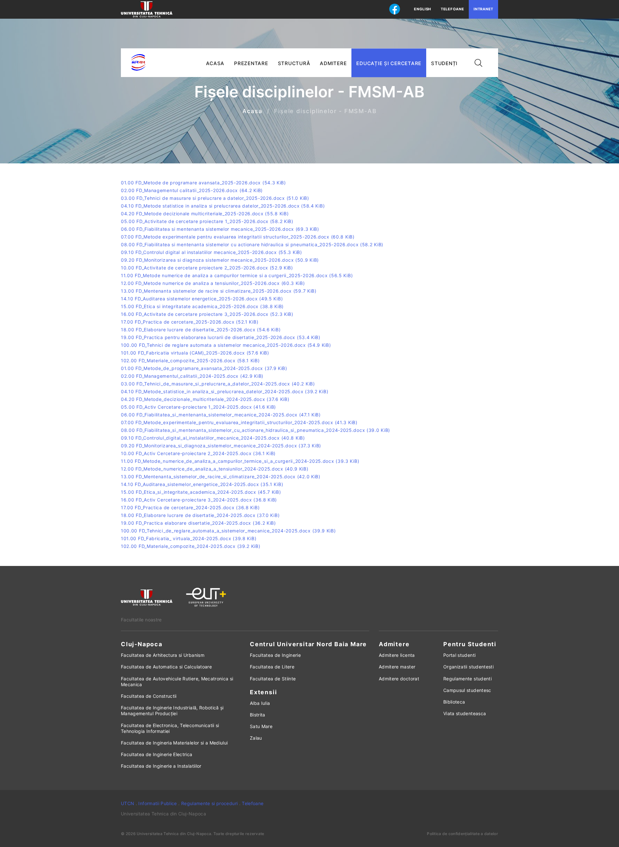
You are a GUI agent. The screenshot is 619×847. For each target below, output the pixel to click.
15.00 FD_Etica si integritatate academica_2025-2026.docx (202, 306)
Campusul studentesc (467, 690)
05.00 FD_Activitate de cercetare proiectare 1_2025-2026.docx (207, 221)
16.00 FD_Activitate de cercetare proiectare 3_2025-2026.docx (207, 314)
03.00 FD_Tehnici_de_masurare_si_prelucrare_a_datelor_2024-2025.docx (218, 383)
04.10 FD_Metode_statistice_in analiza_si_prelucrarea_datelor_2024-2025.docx (224, 391)
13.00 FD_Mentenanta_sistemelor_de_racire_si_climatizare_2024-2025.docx (220, 476)
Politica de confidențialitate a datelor (462, 833)
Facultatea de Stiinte (273, 678)
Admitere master (397, 666)
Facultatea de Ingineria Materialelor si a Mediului (174, 742)
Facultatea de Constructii (149, 696)
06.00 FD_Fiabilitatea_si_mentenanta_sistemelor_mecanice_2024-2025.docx (221, 414)
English (422, 9)
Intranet (483, 9)
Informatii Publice (157, 803)
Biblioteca (454, 702)
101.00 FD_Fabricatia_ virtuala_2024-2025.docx (188, 538)
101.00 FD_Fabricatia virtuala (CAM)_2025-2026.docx (195, 352)
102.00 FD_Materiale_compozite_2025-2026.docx (190, 360)
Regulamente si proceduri (209, 803)
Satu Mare (261, 726)
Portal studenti (459, 655)
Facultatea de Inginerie (275, 655)
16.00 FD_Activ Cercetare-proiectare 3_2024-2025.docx (199, 499)
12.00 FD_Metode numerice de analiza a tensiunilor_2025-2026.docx (213, 283)
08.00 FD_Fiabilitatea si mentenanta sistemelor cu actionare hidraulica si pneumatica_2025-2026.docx (252, 244)
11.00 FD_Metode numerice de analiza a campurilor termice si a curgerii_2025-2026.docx (237, 275)
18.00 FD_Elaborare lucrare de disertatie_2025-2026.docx (200, 329)
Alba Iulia (260, 703)
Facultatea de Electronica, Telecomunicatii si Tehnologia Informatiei (170, 728)
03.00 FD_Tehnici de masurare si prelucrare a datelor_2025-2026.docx (215, 198)
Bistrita (257, 714)
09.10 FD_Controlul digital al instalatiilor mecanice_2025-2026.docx (211, 252)
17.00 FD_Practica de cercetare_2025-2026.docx (189, 322)
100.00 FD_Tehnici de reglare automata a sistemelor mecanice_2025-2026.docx (226, 345)
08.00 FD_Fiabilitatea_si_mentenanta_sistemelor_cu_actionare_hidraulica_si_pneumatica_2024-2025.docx (255, 430)
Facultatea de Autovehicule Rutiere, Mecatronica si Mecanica (177, 681)
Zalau (256, 738)
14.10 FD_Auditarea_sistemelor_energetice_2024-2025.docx (202, 484)
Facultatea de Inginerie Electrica (156, 754)
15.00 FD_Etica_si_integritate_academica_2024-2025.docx (201, 492)
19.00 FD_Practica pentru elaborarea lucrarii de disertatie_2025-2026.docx (220, 337)
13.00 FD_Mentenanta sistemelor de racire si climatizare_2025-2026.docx (219, 291)
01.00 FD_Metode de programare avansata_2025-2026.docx (203, 182)
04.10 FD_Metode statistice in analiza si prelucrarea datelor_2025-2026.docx (223, 206)
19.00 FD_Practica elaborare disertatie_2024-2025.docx (198, 523)
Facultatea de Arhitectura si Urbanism (162, 655)
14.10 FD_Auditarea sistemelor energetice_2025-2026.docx (202, 298)
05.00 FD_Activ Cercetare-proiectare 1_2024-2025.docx (198, 407)
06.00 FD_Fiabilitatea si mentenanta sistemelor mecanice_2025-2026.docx (220, 229)
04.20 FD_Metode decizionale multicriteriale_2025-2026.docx (205, 213)
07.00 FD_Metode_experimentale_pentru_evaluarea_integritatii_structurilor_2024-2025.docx (239, 422)
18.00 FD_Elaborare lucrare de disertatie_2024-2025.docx (200, 515)
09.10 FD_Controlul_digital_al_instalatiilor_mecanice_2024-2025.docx (213, 438)
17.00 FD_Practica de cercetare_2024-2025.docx (190, 507)
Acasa (252, 111)
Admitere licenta (397, 655)
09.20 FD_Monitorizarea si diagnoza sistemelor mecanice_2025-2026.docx (220, 260)
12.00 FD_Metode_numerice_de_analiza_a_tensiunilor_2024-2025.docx (215, 469)
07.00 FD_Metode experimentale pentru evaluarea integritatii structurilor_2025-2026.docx (238, 236)
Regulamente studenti (467, 678)
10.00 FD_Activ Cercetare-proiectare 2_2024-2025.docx (198, 453)
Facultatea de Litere (272, 666)
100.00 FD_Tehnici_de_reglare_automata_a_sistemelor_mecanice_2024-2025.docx (228, 530)
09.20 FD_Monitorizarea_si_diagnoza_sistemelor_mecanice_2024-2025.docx (221, 445)
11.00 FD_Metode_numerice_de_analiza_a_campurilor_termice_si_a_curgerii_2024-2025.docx (240, 461)
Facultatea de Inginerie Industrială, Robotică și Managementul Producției (172, 710)
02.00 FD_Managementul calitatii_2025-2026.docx (192, 190)
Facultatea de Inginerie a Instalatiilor (161, 766)
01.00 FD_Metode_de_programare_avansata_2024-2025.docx (204, 368)
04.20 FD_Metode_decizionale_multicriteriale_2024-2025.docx (205, 399)
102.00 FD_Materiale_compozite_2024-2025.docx (190, 546)
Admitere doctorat (399, 678)
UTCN (127, 803)
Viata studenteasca (464, 713)
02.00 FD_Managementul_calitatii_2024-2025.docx (192, 376)
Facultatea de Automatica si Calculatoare (166, 666)
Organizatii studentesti (468, 666)
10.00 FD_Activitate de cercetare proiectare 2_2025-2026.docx (207, 267)
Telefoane (452, 9)
